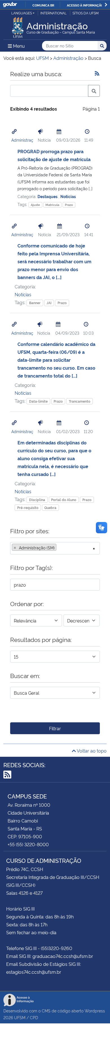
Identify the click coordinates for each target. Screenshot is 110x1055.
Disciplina (37, 499)
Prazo (69, 205)
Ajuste (35, 205)
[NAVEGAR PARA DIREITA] (106, 4)
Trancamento (79, 401)
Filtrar (55, 728)
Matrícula (52, 205)
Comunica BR (43, 5)
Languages (21, 12)
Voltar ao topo (91, 750)
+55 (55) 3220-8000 (28, 844)
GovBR (10, 4)
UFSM (19, 1017)
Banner (35, 302)
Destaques (48, 196)
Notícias (68, 196)
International (53, 12)
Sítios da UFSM (85, 12)
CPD (34, 1017)
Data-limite (38, 401)
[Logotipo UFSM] (17, 26)
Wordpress (95, 1010)
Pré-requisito (27, 507)
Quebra (50, 507)
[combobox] (55, 548)
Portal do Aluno (63, 499)
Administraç (22, 139)
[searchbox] (59, 548)
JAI (49, 302)
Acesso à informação (85, 5)
